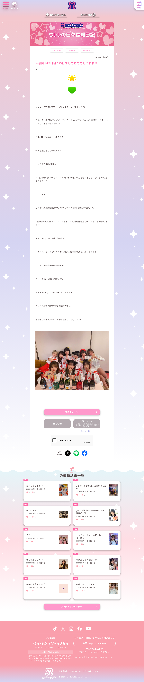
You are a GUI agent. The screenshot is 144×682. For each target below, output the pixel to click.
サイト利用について (75, 671)
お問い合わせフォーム (94, 643)
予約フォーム (89, 657)
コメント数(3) (87, 431)
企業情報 (62, 671)
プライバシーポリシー (93, 671)
